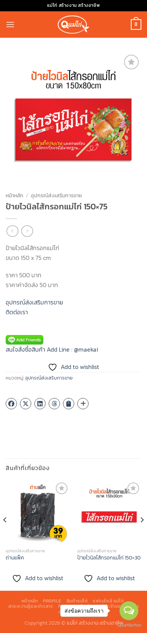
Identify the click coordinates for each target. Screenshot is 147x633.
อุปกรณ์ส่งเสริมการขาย (56, 195)
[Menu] (10, 24)
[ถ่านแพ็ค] (38, 513)
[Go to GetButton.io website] (129, 625)
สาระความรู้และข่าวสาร (30, 606)
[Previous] (5, 535)
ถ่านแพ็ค (15, 558)
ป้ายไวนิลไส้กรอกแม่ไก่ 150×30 (109, 558)
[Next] (141, 535)
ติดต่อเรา (17, 311)
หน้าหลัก (14, 195)
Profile (52, 601)
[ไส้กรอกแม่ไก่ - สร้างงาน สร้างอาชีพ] (73, 24)
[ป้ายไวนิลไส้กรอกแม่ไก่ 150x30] (109, 513)
